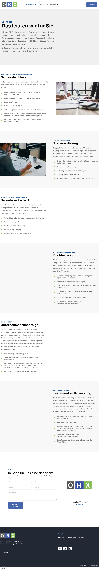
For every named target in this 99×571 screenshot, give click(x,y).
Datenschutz (94, 565)
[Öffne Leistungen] (35, 4)
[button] (3, 567)
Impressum (83, 565)
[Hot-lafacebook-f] (60, 548)
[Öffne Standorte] (47, 4)
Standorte (61, 538)
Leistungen (72, 538)
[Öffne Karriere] (57, 4)
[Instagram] (65, 548)
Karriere (81, 538)
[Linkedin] (70, 548)
